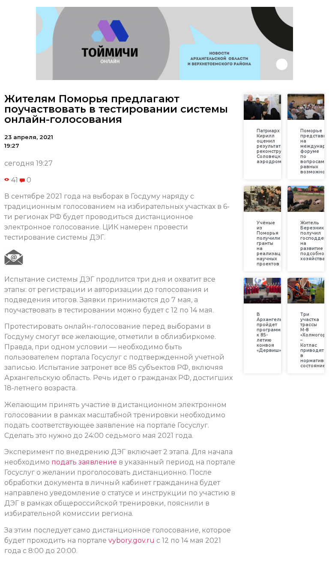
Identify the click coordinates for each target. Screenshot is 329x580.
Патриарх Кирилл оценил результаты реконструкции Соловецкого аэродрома (275, 146)
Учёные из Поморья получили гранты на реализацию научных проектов (272, 243)
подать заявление (84, 462)
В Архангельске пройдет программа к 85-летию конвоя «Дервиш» (274, 332)
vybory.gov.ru (131, 540)
